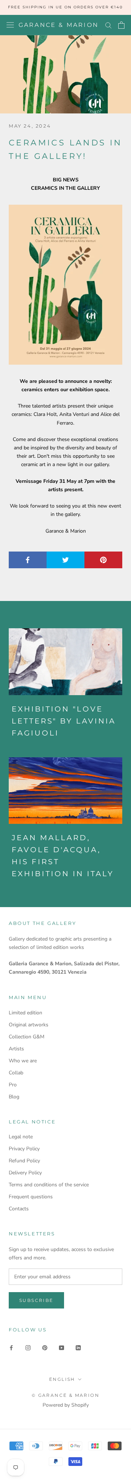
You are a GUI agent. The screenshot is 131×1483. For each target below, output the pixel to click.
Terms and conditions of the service (49, 1184)
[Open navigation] (10, 25)
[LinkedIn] (78, 1347)
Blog (14, 1096)
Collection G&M (26, 1036)
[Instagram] (28, 1347)
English (62, 1379)
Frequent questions (31, 1196)
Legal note (21, 1136)
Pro (13, 1084)
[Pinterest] (44, 1347)
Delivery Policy (25, 1172)
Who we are (23, 1060)
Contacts (19, 1208)
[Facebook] (11, 1347)
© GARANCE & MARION (65, 1395)
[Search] (108, 25)
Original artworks (28, 1024)
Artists (16, 1048)
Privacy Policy (24, 1148)
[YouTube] (61, 1347)
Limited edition (25, 1012)
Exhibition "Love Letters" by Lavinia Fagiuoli (64, 721)
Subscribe (36, 1300)
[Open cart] (121, 25)
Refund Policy (24, 1160)
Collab (16, 1072)
